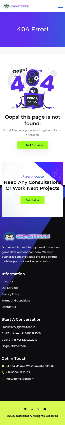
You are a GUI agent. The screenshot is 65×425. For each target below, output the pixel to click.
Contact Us (33, 200)
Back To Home (34, 145)
